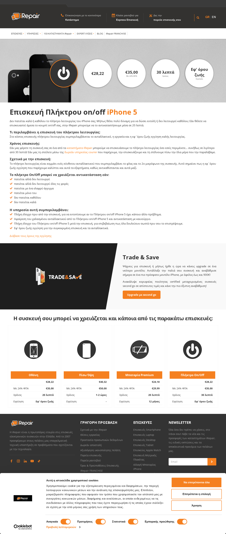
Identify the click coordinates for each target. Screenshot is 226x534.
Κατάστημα (72, 19)
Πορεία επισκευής (91, 455)
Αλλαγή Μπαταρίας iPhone (144, 467)
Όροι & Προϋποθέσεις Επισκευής (99, 465)
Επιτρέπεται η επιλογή (197, 493)
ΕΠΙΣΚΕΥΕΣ (16, 33)
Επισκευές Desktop (144, 440)
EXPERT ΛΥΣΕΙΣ (84, 33)
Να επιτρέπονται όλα (197, 482)
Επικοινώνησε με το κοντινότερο (83, 15)
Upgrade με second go (141, 294)
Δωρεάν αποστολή (91, 445)
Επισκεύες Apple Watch (147, 450)
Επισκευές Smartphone (147, 429)
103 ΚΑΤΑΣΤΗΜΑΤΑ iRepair (58, 33)
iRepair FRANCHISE (116, 33)
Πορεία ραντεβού (90, 460)
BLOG (100, 33)
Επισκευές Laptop (143, 434)
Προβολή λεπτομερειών (61, 527)
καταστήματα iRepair (79, 148)
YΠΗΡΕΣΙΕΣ (33, 33)
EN (214, 17)
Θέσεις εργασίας (90, 434)
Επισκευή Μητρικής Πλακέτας (145, 457)
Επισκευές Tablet (143, 445)
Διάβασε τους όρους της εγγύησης (31, 236)
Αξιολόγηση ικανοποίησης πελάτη (100, 450)
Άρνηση (196, 505)
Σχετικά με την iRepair (93, 429)
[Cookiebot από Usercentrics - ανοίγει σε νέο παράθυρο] (22, 527)
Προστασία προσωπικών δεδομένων (101, 440)
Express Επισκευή (127, 19)
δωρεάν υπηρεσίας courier (80, 152)
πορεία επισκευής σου (167, 19)
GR (207, 17)
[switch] (101, 521)
